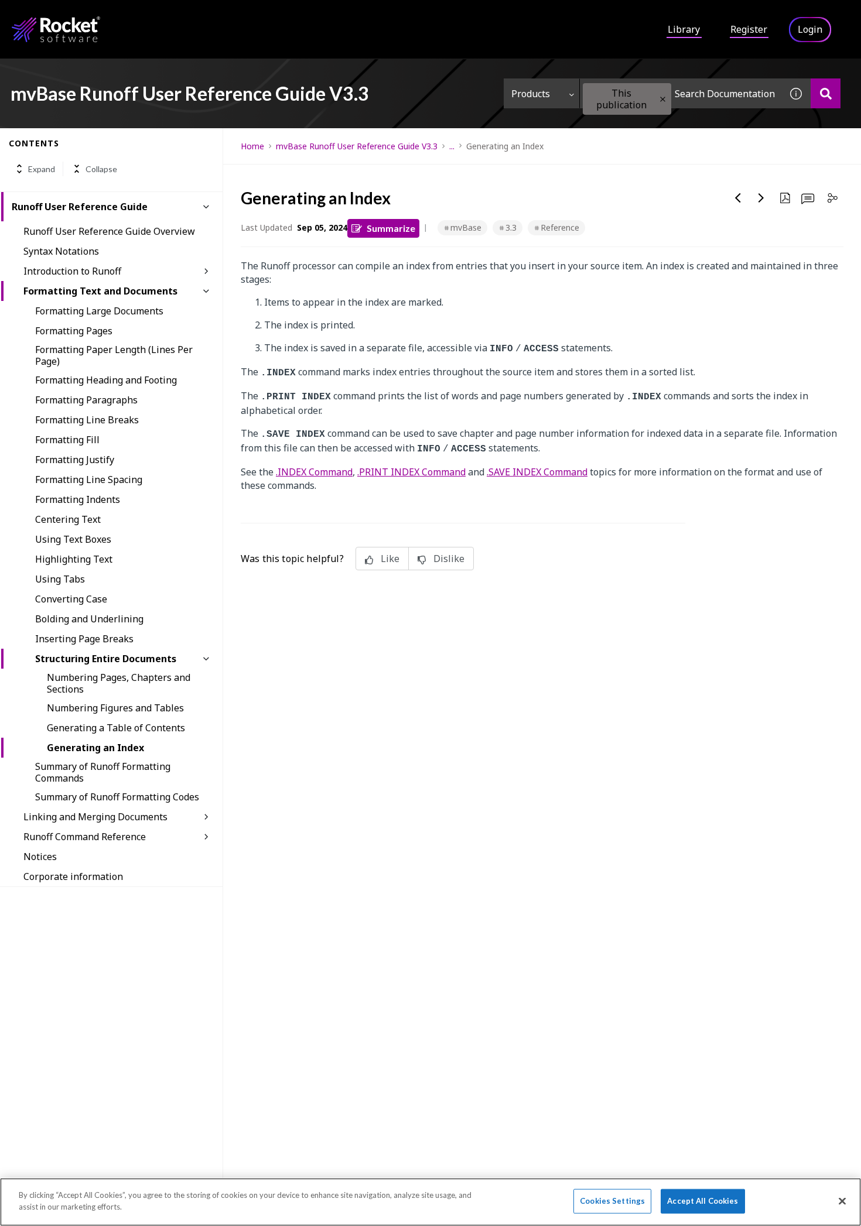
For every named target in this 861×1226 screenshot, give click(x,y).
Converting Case (71, 599)
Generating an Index (95, 747)
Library (684, 29)
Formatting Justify (74, 459)
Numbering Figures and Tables (115, 707)
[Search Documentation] (825, 93)
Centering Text (68, 519)
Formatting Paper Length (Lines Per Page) (114, 355)
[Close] (842, 1201)
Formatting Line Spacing (88, 479)
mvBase (465, 227)
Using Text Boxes (73, 539)
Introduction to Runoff (72, 271)
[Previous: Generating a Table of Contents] (738, 198)
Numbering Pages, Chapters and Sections (118, 683)
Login (810, 29)
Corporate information (73, 876)
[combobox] (680, 93)
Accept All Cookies (702, 1201)
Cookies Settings (612, 1201)
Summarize (391, 228)
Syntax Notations (61, 251)
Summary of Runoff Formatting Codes (117, 796)
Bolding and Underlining (89, 618)
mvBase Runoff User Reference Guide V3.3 (357, 146)
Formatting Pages (73, 330)
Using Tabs (60, 579)
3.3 (511, 227)
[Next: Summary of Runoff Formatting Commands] (761, 198)
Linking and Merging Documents (95, 816)
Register (748, 29)
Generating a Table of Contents (116, 727)
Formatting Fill (67, 439)
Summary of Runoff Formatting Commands (102, 772)
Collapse (101, 169)
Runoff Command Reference (84, 836)
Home (252, 146)
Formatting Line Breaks (87, 419)
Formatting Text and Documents (100, 291)
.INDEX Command (314, 471)
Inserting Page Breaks (84, 638)
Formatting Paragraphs (86, 399)
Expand (41, 169)
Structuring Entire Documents (105, 658)
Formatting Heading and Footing (106, 380)
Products (530, 93)
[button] (662, 99)
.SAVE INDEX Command (537, 471)
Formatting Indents (77, 499)
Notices (40, 856)
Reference (560, 227)
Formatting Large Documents (99, 310)
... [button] (452, 146)
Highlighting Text (73, 559)
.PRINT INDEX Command (411, 471)
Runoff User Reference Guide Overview (109, 231)
